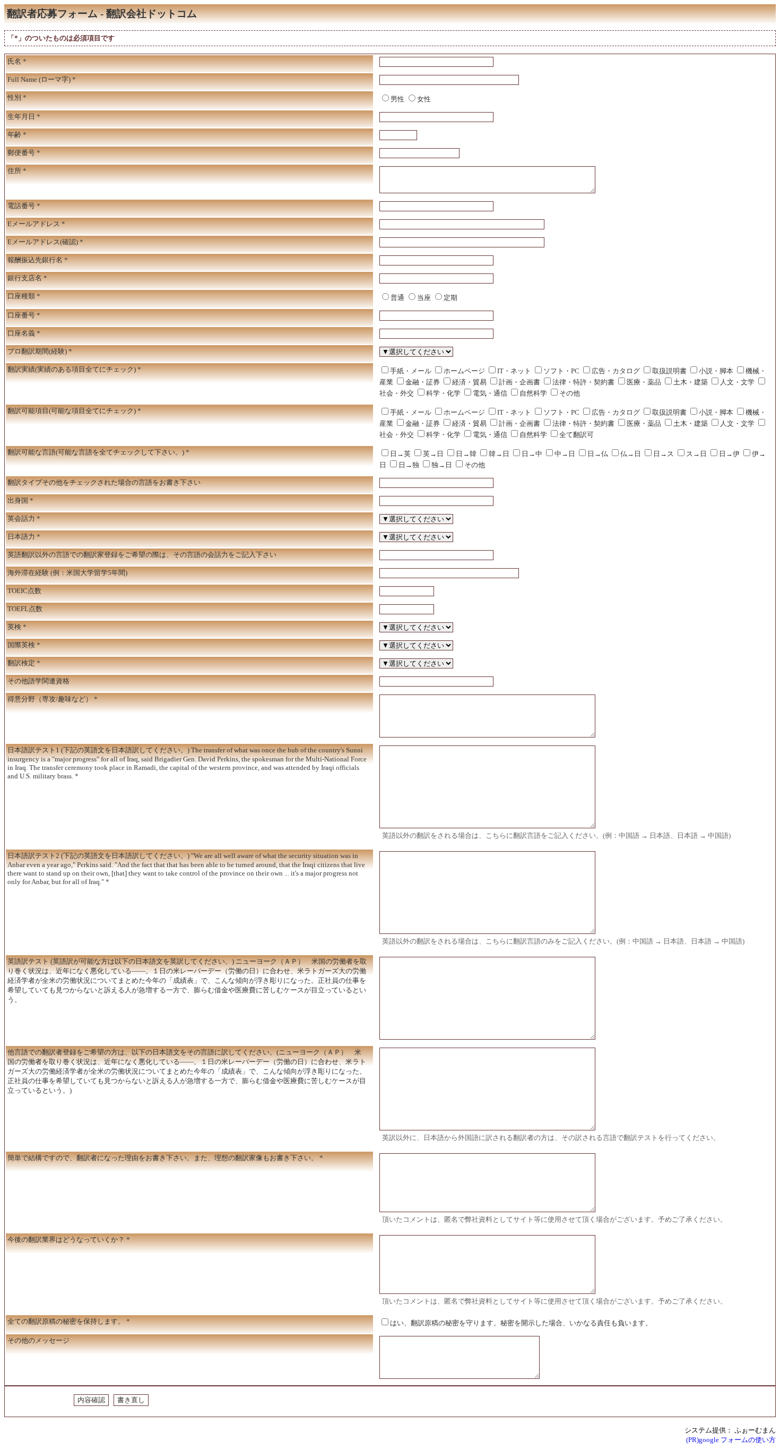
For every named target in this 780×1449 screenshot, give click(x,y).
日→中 (532, 454)
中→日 (564, 454)
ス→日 (696, 454)
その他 (569, 393)
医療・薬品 (644, 382)
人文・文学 (737, 382)
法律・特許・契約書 (583, 382)
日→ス (663, 454)
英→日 (433, 454)
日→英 (400, 454)
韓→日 (499, 454)
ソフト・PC (561, 371)
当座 (424, 298)
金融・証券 (422, 382)
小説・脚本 (716, 371)
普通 (397, 298)
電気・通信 (490, 393)
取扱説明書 (669, 371)
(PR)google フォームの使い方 (731, 1440)
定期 (450, 298)
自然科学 (533, 393)
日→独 (408, 465)
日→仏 (597, 454)
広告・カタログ (616, 371)
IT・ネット (514, 371)
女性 (424, 99)
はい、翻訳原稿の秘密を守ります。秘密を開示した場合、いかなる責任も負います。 (521, 1323)
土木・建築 (690, 382)
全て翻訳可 (576, 435)
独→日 (441, 465)
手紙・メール (410, 371)
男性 (397, 99)
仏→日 (630, 454)
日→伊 (729, 454)
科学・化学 (443, 393)
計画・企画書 (519, 382)
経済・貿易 (469, 382)
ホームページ (464, 371)
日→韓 (466, 454)
